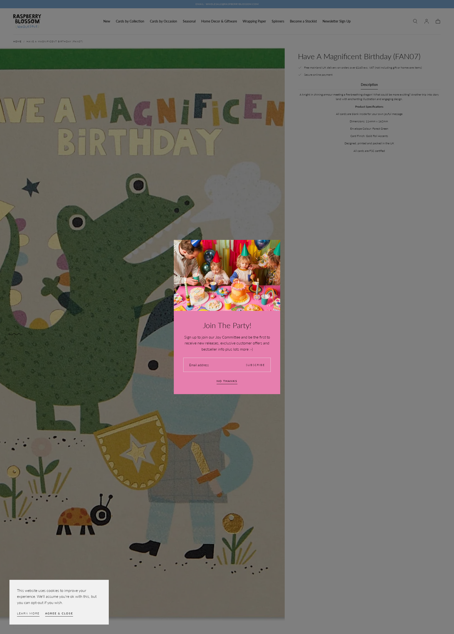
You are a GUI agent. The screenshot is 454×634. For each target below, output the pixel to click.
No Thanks (227, 381)
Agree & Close (59, 613)
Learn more (28, 613)
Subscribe (255, 365)
